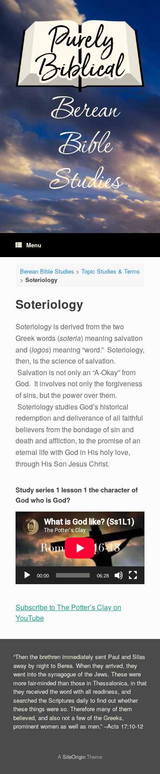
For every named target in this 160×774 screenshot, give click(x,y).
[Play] (27, 575)
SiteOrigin (74, 756)
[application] (80, 548)
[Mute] (118, 575)
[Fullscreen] (132, 575)
